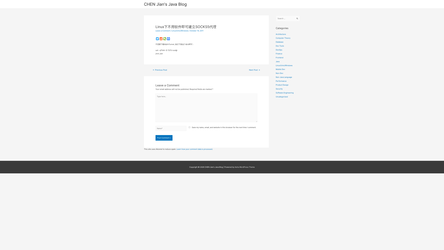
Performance (281, 81)
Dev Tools (280, 46)
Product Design (282, 85)
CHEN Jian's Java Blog (165, 4)
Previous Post (160, 70)
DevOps (279, 50)
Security (279, 89)
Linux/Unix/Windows (180, 31)
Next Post (254, 70)
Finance (279, 54)
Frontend (279, 57)
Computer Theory (283, 38)
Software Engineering (285, 93)
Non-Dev (279, 73)
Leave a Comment (163, 31)
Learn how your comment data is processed (194, 149)
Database (279, 42)
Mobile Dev (280, 69)
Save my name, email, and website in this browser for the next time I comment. (224, 127)
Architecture (281, 34)
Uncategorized (282, 97)
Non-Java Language (284, 77)
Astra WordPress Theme (245, 167)
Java (277, 61)
